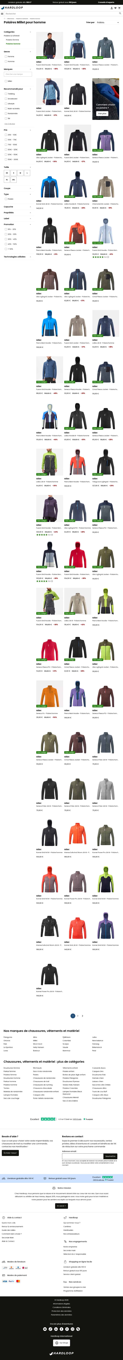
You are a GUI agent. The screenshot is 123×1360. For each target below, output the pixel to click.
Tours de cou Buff (99, 1091)
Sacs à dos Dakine (70, 1101)
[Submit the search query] (120, 14)
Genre (7, 52)
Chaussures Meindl (70, 1097)
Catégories (9, 32)
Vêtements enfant (70, 1068)
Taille (6, 167)
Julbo (94, 1037)
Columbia (67, 1041)
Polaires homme (13, 44)
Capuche (8, 207)
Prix (5, 130)
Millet (35, 1041)
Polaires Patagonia (70, 1078)
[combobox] (18, 74)
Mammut (66, 1051)
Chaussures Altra (99, 1088)
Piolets (35, 1075)
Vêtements (10, 18)
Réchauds (37, 1068)
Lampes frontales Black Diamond (72, 1093)
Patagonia (8, 1037)
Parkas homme (10, 1081)
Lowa (6, 1051)
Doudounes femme (12, 1068)
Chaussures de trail (41, 1081)
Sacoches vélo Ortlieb (101, 1085)
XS (7, 173)
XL (7, 179)
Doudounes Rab (99, 1075)
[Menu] (2, 13)
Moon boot (37, 1044)
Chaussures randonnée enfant (46, 1091)
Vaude (65, 1047)
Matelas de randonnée (13, 1091)
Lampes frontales (11, 1095)
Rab (5, 1044)
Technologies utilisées (14, 257)
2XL (13, 179)
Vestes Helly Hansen (71, 1085)
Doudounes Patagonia (101, 1098)
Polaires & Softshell (22, 18)
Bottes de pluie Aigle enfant (74, 1075)
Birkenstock (97, 1047)
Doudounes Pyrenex (71, 1081)
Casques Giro (97, 1071)
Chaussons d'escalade (42, 1088)
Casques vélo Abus (100, 1095)
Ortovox (7, 1041)
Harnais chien (98, 1078)
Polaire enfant (68, 1071)
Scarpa (66, 1044)
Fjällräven (67, 1037)
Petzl (94, 1051)
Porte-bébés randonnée (43, 1098)
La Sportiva (8, 1047)
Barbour (36, 1051)
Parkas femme (10, 1071)
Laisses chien (97, 1081)
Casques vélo (38, 1095)
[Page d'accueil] (5, 19)
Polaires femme (12, 40)
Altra (35, 1037)
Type (6, 194)
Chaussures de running (42, 1085)
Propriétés (9, 213)
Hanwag (95, 1044)
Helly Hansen (38, 1047)
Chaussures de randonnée (44, 1078)
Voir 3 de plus (10, 124)
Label (6, 219)
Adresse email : (69, 1151)
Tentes (6, 1088)
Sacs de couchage (11, 1098)
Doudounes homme (12, 1078)
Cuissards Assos (98, 1068)
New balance (97, 1041)
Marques (8, 69)
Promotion (9, 224)
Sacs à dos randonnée (42, 1071)
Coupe (7, 188)
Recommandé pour (13, 89)
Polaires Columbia (70, 1088)
